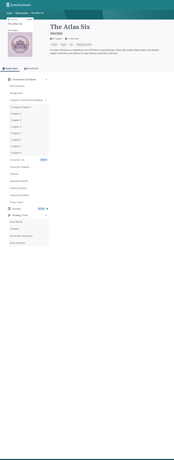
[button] (99, 60)
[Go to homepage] (19, 5)
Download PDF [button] (63, 60)
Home (9, 13)
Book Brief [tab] (32, 68)
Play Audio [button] (86, 60)
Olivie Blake (56, 33)
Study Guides (21, 13)
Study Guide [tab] (11, 68)
